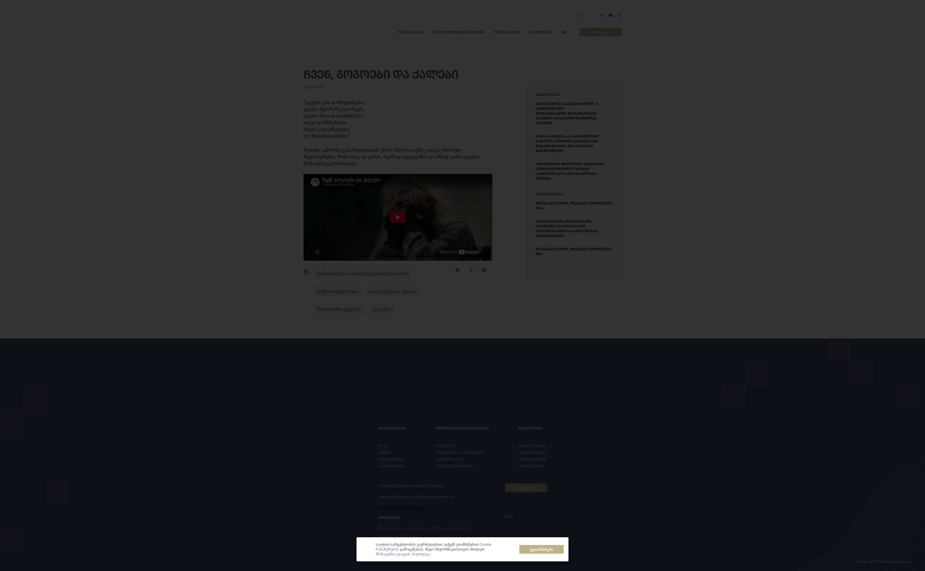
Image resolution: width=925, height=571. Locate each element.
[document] (462, 285)
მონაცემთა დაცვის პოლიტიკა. (403, 554)
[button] (541, 549)
